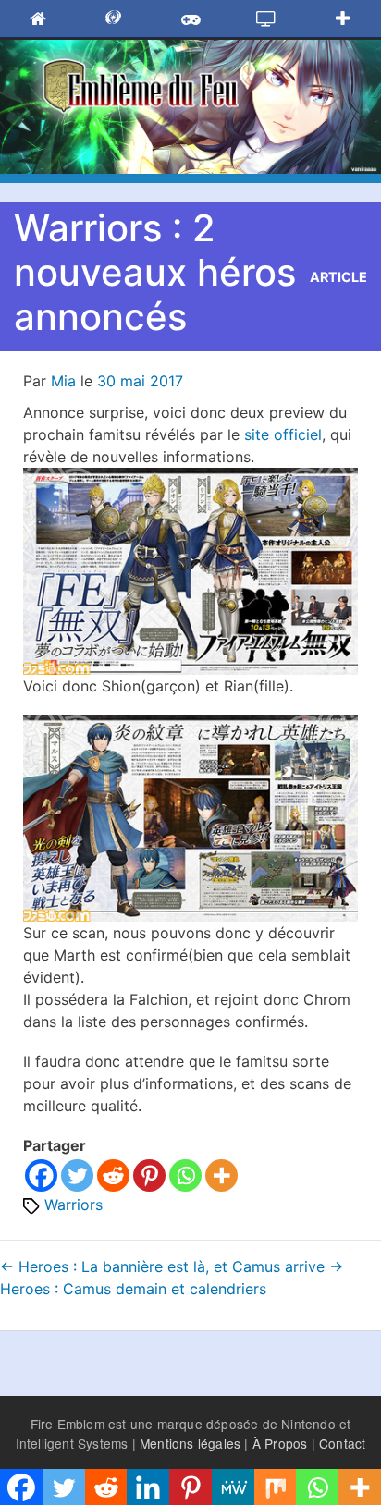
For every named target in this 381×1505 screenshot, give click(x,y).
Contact (342, 1443)
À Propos (280, 1443)
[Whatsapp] (185, 1175)
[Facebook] (41, 1175)
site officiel (283, 434)
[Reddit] (113, 1175)
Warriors (73, 1204)
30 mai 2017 (140, 381)
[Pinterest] (149, 1175)
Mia (63, 381)
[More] (221, 1175)
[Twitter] (77, 1175)
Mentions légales (190, 1443)
